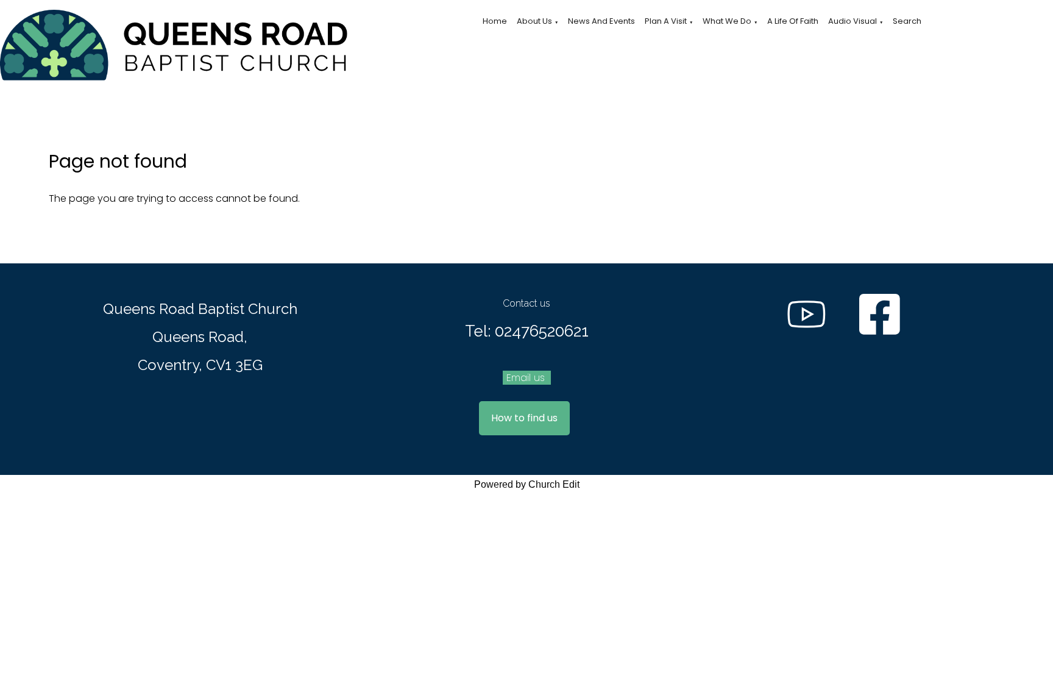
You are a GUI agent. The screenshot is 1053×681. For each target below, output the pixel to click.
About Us (534, 21)
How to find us (524, 418)
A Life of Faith (792, 21)
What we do (727, 21)
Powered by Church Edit (527, 484)
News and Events (601, 21)
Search (907, 21)
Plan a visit (666, 21)
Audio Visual (852, 21)
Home (495, 21)
